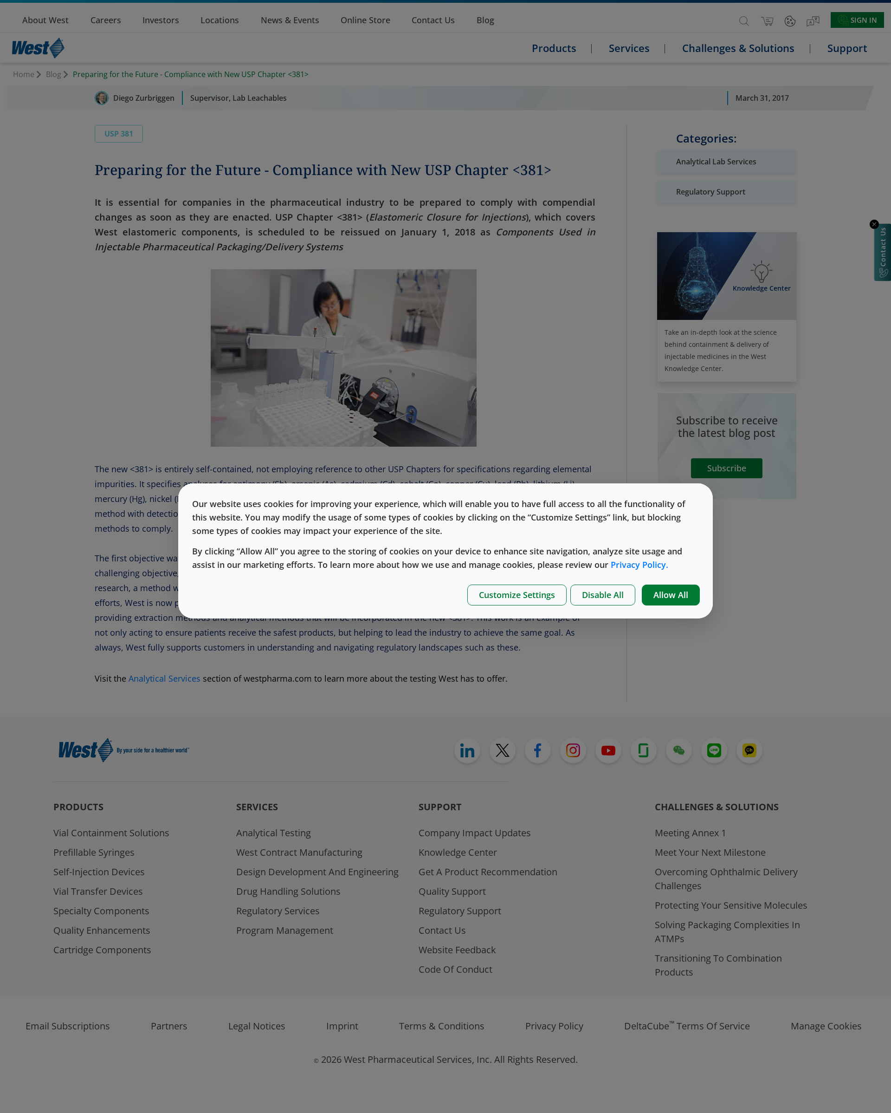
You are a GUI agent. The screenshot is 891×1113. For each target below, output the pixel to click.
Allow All (670, 594)
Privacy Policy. (639, 564)
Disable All (603, 594)
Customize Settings (517, 594)
